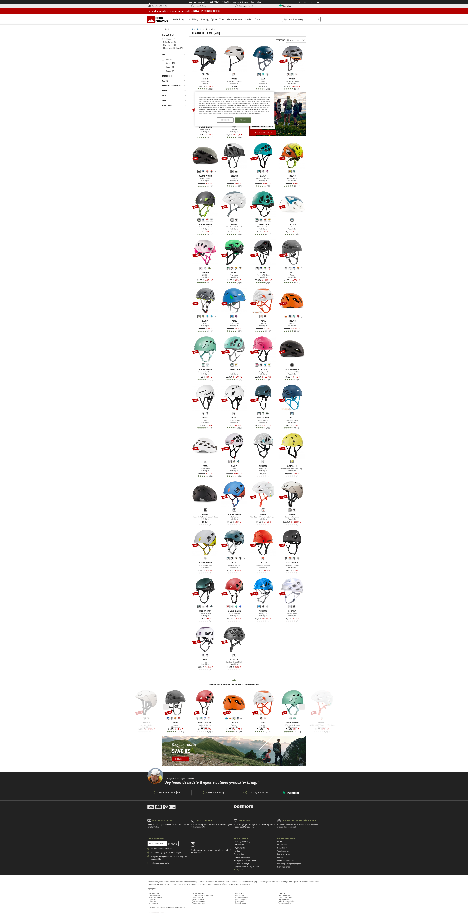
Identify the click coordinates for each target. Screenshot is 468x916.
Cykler (214, 19)
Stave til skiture (240, 903)
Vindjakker (152, 899)
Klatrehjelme (239, 893)
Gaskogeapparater (198, 901)
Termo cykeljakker (284, 903)
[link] (174, 29)
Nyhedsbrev (282, 848)
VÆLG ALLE (243, 120)
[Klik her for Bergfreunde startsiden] (158, 19)
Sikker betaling (201, 6)
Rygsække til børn (198, 903)
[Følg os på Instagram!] (195, 845)
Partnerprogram (283, 854)
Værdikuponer (283, 851)
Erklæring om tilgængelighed (289, 863)
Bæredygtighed (283, 867)
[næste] (215, 171)
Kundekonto (282, 844)
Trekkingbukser (154, 893)
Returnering (239, 854)
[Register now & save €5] (234, 751)
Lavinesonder (240, 901)
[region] (234, 109)
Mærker (248, 19)
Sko (188, 19)
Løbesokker (153, 901)
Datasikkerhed (250, 860)
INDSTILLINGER (225, 120)
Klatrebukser (240, 895)
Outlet (257, 19)
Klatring (205, 19)
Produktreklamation (242, 857)
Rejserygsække (197, 897)
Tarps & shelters (198, 899)
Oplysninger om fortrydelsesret (247, 866)
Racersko (281, 893)
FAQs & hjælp (239, 848)
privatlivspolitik (256, 113)
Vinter (222, 19)
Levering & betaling (242, 841)
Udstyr (195, 19)
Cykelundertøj (283, 899)
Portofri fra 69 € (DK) (159, 6)
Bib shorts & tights (285, 897)
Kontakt (237, 851)
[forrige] (195, 171)
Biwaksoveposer (198, 893)
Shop (149, 2)
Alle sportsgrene (235, 19)
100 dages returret (246, 6)
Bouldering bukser (242, 897)
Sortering (280, 40)
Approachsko (153, 903)
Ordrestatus (239, 844)
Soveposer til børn (155, 897)
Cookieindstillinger (241, 863)
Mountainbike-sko (284, 895)
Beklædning (178, 19)
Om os (279, 841)
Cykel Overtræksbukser (287, 901)
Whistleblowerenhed (285, 860)
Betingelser (239, 860)
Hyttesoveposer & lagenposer (203, 895)
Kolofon (280, 857)
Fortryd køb (239, 869)
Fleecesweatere (154, 895)
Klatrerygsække (241, 899)
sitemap (182, 907)
